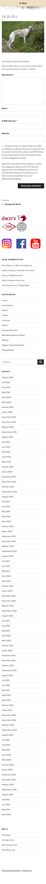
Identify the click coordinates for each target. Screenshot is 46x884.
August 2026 (7, 377)
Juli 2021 (5, 680)
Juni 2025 (6, 447)
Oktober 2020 (8, 725)
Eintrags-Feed (8, 840)
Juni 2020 (6, 745)
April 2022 (6, 636)
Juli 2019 (5, 800)
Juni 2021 (6, 685)
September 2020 (9, 730)
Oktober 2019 (8, 785)
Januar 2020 (7, 770)
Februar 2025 (8, 467)
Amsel (4, 300)
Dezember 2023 (9, 536)
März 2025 (6, 462)
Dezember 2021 (9, 655)
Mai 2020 (6, 750)
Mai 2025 (6, 452)
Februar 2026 (8, 407)
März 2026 (6, 402)
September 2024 (9, 492)
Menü (24, 3)
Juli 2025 (6, 442)
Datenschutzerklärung (11, 179)
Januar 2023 (7, 591)
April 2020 (6, 755)
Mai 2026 (6, 392)
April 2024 (6, 516)
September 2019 (9, 790)
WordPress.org (8, 850)
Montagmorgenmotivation (13, 335)
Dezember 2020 (9, 715)
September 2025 (9, 432)
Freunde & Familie (10, 330)
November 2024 (9, 482)
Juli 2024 (6, 501)
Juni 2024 (6, 506)
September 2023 (9, 551)
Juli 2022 (6, 621)
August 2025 (7, 437)
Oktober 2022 (8, 606)
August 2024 (7, 497)
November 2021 (9, 660)
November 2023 (9, 541)
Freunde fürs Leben (25, 270)
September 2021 (9, 670)
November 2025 (9, 422)
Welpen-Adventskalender (13, 345)
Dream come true (17, 280)
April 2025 (6, 457)
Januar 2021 (7, 710)
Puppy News (24, 285)
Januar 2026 (7, 412)
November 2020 (9, 720)
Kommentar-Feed (9, 845)
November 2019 (9, 780)
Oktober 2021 (8, 665)
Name (5, 108)
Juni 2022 (6, 626)
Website (5, 133)
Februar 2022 (7, 646)
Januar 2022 (7, 650)
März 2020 (6, 760)
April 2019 (6, 814)
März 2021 (6, 700)
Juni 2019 (6, 804)
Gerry (4, 275)
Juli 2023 (6, 561)
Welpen (5, 340)
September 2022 (9, 611)
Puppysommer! (16, 275)
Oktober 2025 (8, 427)
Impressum (27, 870)
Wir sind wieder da (24, 265)
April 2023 (6, 576)
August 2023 (7, 556)
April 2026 (6, 397)
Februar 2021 (7, 705)
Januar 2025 (7, 472)
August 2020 (7, 735)
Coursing (6, 320)
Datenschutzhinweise (11, 870)
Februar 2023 (8, 586)
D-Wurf (5, 325)
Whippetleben (8, 350)
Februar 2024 (8, 526)
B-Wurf (5, 310)
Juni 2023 (6, 566)
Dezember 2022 (9, 596)
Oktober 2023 (8, 546)
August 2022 (7, 616)
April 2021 (6, 695)
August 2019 (7, 795)
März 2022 (6, 641)
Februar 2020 (8, 765)
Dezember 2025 (9, 417)
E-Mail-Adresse (9, 121)
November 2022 (9, 601)
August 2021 (7, 675)
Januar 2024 (7, 531)
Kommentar (8, 75)
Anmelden (6, 835)
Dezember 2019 (9, 775)
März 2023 (6, 581)
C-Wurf (5, 315)
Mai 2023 (6, 571)
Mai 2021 (6, 690)
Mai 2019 (6, 809)
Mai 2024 (6, 511)
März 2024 (6, 521)
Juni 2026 (6, 387)
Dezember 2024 (9, 477)
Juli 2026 (6, 382)
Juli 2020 (6, 740)
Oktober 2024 (8, 487)
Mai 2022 (6, 631)
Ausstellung (7, 305)
